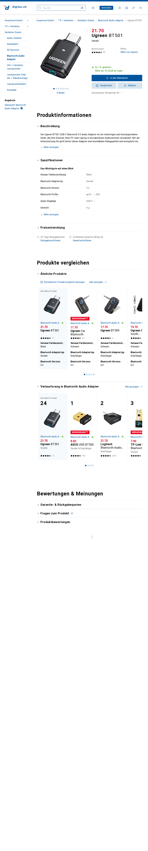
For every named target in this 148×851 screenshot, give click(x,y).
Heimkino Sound (13, 32)
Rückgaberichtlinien (50, 240)
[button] (117, 69)
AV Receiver (13, 50)
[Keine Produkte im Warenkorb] (140, 7)
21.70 (98, 30)
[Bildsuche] (82, 8)
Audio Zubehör (14, 38)
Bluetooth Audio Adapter (16, 57)
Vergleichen (106, 85)
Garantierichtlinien (82, 240)
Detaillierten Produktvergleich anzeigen (64, 282)
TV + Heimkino (12, 26)
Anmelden (106, 7)
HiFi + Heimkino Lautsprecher (15, 67)
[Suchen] (40, 8)
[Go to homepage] (15, 8)
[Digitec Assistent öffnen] (119, 7)
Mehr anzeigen (51, 147)
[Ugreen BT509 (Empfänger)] (112, 313)
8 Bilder (61, 92)
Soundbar (11, 90)
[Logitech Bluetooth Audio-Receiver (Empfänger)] (112, 426)
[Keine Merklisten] (133, 7)
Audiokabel (12, 44)
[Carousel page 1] (84, 374)
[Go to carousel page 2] (87, 374)
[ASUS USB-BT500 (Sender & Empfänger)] (82, 426)
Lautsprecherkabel (16, 84)
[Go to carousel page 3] (89, 374)
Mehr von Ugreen (129, 50)
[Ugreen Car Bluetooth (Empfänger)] (82, 313)
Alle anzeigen (96, 282)
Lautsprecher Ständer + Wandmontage (17, 76)
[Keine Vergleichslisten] (126, 7)
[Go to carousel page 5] (94, 374)
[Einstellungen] (93, 7)
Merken (132, 85)
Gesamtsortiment (14, 20)
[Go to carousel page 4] (91, 374)
